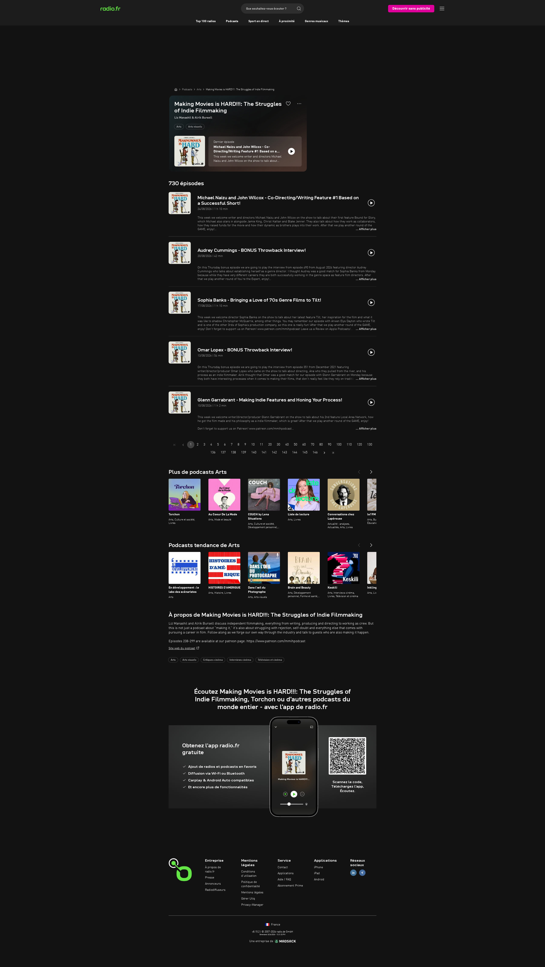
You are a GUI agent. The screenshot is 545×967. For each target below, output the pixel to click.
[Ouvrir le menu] (442, 8)
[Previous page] (183, 444)
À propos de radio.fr (213, 869)
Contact (283, 867)
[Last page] (333, 452)
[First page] (174, 444)
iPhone (318, 867)
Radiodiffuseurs (215, 889)
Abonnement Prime (290, 885)
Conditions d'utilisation (249, 873)
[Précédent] (359, 470)
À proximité (287, 21)
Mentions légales (252, 892)
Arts (178, 127)
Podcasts (232, 21)
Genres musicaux (316, 21)
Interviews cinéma (240, 660)
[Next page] (324, 452)
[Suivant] (371, 470)
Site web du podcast (182, 648)
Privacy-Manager (252, 904)
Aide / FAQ (284, 879)
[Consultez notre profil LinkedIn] (353, 873)
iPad (317, 873)
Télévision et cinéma (270, 660)
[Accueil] (176, 89)
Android (319, 879)
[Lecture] (291, 151)
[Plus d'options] (299, 103)
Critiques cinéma (213, 660)
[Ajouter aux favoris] (288, 103)
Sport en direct (258, 21)
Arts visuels (195, 127)
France (275, 924)
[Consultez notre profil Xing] (362, 873)
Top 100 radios (206, 21)
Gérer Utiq (248, 898)
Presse (209, 877)
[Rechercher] (298, 8)
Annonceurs (213, 883)
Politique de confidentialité (250, 884)
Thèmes (343, 21)
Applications (286, 873)
